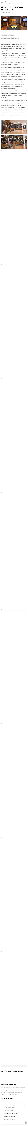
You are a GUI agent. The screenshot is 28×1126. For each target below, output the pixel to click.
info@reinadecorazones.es (11, 1113)
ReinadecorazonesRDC (10, 1116)
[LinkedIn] (21, 1066)
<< (22, 12)
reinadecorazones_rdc (10, 1119)
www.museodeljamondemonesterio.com (15, 115)
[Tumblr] (23, 1066)
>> (26, 12)
